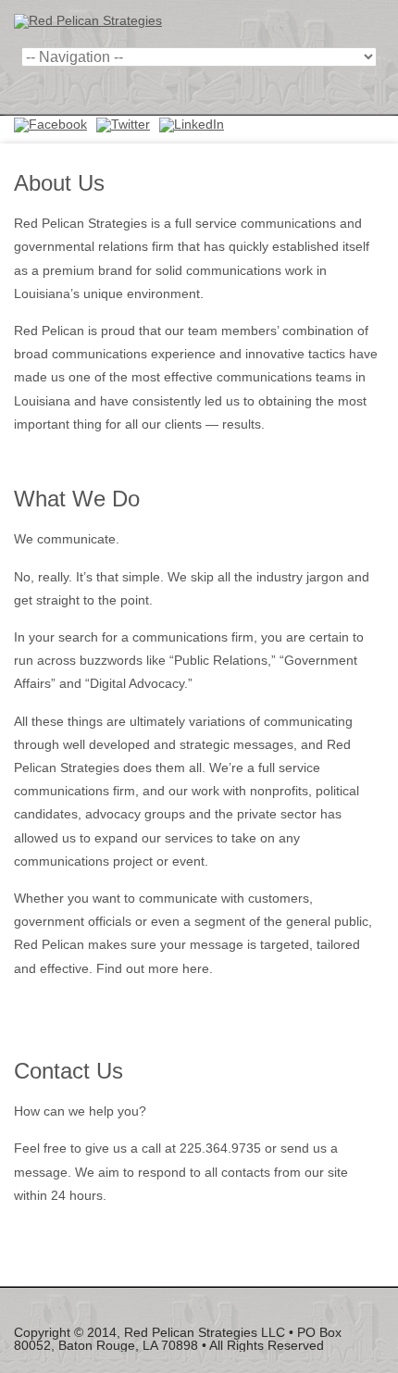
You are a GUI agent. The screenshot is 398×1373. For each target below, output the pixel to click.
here (195, 968)
